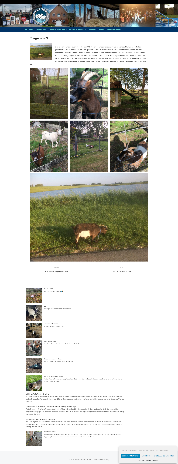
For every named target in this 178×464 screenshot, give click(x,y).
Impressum (155, 460)
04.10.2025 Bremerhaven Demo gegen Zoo (40, 419)
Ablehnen (146, 456)
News (31, 29)
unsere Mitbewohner (77, 29)
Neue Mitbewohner (50, 432)
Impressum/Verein (114, 29)
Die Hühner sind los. (50, 341)
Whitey (46, 306)
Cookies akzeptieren (130, 456)
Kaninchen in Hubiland (51, 324)
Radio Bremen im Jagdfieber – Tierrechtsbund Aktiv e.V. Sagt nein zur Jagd (51, 407)
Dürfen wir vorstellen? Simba (53, 376)
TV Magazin (40, 29)
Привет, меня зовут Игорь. (53, 359)
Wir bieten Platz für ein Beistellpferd (38, 394)
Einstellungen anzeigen (164, 456)
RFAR (101, 29)
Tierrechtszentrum (57, 29)
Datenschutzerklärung (144, 460)
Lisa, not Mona (48, 289)
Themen (92, 29)
